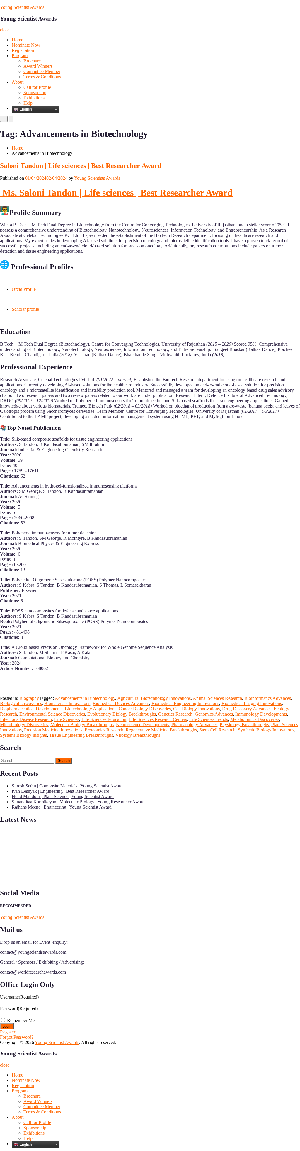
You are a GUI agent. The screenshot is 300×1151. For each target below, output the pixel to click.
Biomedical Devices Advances (121, 703)
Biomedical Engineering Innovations (185, 703)
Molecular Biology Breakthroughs (82, 724)
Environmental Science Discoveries (52, 714)
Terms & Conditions (42, 76)
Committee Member (41, 71)
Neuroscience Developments (142, 724)
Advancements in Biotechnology (85, 698)
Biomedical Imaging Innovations (251, 703)
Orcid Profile (24, 289)
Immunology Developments (261, 714)
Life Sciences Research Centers (158, 719)
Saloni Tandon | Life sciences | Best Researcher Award (80, 165)
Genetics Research (175, 714)
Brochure (32, 60)
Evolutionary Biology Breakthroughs (121, 714)
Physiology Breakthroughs (244, 724)
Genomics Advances (214, 714)
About (17, 81)
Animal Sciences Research (217, 698)
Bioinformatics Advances (267, 698)
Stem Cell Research (217, 729)
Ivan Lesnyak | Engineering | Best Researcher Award (60, 791)
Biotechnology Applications (90, 708)
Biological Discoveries (21, 703)
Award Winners (37, 66)
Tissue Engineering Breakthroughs (81, 735)
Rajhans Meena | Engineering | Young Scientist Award (62, 806)
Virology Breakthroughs (137, 735)
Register (7, 1031)
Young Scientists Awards (97, 178)
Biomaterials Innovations (67, 703)
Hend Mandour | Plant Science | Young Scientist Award (63, 796)
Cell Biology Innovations (196, 708)
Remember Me (21, 1020)
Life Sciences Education (103, 719)
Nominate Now (26, 45)
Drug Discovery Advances (246, 708)
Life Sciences (66, 719)
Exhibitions (34, 97)
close (4, 29)
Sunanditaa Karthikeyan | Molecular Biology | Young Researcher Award (78, 801)
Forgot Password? (16, 1037)
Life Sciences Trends (208, 719)
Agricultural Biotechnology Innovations (154, 698)
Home (17, 39)
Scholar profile (25, 309)
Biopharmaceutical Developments (31, 708)
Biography (29, 698)
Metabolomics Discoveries (254, 719)
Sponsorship (34, 92)
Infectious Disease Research (26, 719)
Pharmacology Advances (194, 724)
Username (19, 996)
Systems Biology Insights (23, 735)
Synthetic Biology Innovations (266, 729)
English (25, 109)
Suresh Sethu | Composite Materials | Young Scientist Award (67, 785)
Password (19, 1008)
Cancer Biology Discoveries (145, 708)
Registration (23, 50)
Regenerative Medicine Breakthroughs (161, 729)
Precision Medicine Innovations (53, 729)
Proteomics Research (104, 729)
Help (28, 103)
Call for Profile (37, 87)
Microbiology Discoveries (24, 724)
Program (20, 55)
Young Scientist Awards (22, 7)
